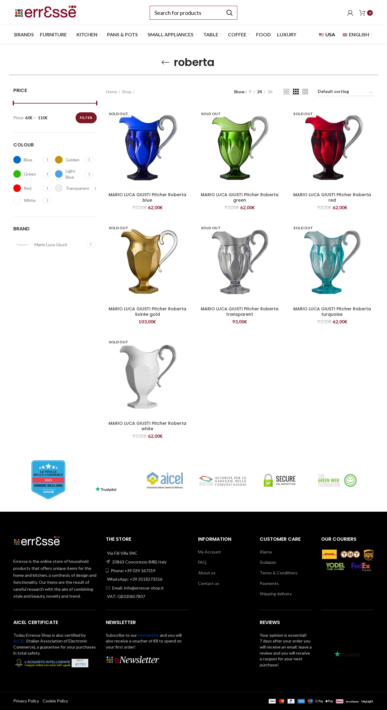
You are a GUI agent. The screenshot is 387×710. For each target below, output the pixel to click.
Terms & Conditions (279, 572)
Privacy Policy (26, 700)
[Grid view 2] (286, 91)
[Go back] (165, 62)
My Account (209, 551)
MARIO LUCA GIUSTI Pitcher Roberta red (332, 197)
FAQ (202, 562)
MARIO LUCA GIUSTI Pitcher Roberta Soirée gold (147, 311)
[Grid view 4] (305, 91)
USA (329, 34)
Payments (269, 583)
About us (207, 572)
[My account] (350, 13)
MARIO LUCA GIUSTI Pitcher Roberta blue (147, 197)
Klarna (266, 551)
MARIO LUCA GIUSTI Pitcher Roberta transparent (239, 311)
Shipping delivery (276, 593)
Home (111, 91)
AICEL (19, 640)
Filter (86, 117)
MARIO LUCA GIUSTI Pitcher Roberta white (147, 426)
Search (229, 13)
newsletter (148, 635)
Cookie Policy (55, 700)
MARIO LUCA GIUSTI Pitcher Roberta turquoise (332, 311)
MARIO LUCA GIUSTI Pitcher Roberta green (239, 197)
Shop (127, 91)
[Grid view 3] (296, 91)
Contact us (208, 583)
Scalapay (268, 562)
